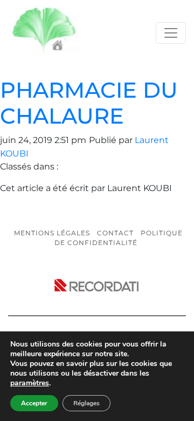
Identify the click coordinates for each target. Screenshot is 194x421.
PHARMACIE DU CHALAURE (89, 103)
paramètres (29, 383)
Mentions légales (52, 233)
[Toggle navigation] (171, 33)
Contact (115, 233)
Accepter (34, 403)
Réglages (86, 403)
